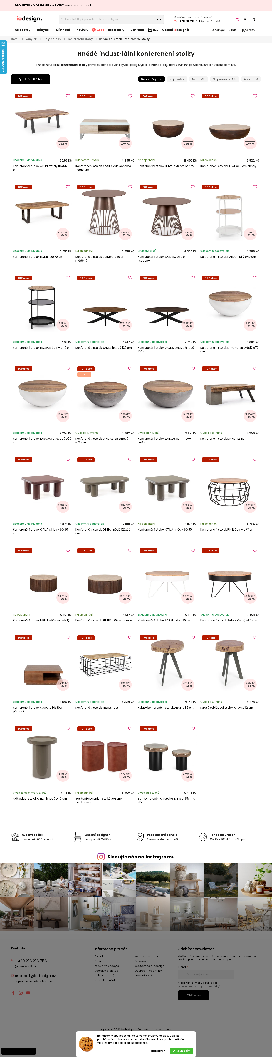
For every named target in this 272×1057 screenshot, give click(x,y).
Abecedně (251, 79)
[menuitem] (25, 32)
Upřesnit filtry (33, 79)
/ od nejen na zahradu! (53, 5)
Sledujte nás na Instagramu (141, 857)
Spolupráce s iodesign (149, 966)
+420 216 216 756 (189, 21)
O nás (98, 961)
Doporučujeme (151, 79)
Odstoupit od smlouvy (18, 1051)
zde (145, 1043)
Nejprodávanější (224, 79)
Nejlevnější (177, 79)
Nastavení (158, 1051)
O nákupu (141, 961)
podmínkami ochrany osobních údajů (199, 986)
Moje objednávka (105, 980)
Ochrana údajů (104, 975)
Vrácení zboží (144, 975)
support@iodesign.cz (35, 975)
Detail (252, 520)
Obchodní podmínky (149, 971)
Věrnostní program (147, 956)
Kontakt (99, 956)
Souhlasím (183, 1051)
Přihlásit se (193, 995)
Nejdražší (198, 79)
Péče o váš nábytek (107, 966)
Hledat (159, 19)
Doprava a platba (106, 971)
